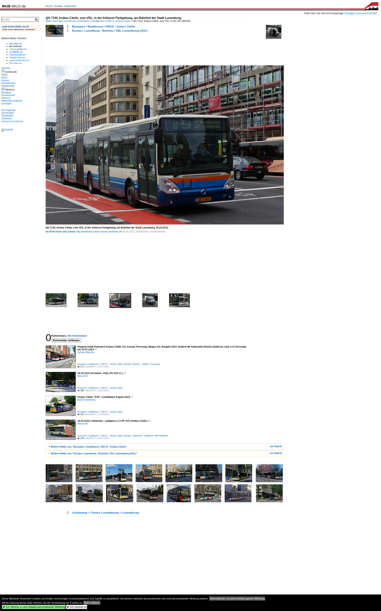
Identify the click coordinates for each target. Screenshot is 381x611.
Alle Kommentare (77, 335)
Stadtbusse (98, 21)
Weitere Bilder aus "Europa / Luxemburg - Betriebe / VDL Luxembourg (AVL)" (94, 453)
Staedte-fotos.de (17, 57)
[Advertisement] (118, 48)
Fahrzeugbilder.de (18, 49)
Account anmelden (367, 13)
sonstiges (6, 103)
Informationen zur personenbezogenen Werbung (237, 598)
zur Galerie (276, 446)
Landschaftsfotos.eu (19, 60)
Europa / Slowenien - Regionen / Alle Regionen (146, 435)
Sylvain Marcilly (85, 352)
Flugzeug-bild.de (17, 54)
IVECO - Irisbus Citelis (118, 21)
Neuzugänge (8, 110)
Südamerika (7, 86)
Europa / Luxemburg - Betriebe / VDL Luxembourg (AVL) (110, 30)
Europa (5, 80)
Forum (49, 6)
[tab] (165, 446)
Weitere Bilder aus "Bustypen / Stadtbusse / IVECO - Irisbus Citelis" (89, 446)
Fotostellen (7, 115)
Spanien (6, 68)
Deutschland (8, 95)
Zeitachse (6, 118)
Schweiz (6, 98)
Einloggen (350, 13)
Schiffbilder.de (16, 52)
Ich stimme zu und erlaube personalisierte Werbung (34, 606)
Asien (4, 77)
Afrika (4, 74)
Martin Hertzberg (86, 399)
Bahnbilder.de (15, 43)
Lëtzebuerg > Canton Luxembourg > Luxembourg (105, 512)
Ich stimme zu (77, 606)
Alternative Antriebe (11, 100)
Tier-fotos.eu (15, 63)
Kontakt (58, 6)
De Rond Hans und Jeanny (61, 231)
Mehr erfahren (92, 602)
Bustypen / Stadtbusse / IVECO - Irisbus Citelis (103, 26)
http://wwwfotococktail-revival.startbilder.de (99, 231)
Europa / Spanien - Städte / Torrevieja (142, 364)
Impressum (70, 6)
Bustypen (84, 21)
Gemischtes (7, 113)
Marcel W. (82, 376)
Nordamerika (8, 83)
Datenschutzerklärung (12, 121)
